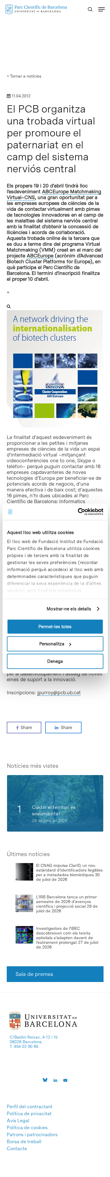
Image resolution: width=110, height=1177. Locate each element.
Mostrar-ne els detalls (69, 609)
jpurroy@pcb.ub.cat (59, 692)
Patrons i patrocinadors (32, 1134)
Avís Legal (18, 1120)
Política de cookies (27, 1127)
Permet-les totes (55, 626)
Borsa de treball (24, 1141)
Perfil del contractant (30, 1106)
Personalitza (51, 644)
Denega (55, 661)
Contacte (17, 1148)
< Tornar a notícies (24, 76)
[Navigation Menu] (101, 9)
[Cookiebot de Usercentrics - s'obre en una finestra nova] (78, 512)
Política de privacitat (29, 1113)
